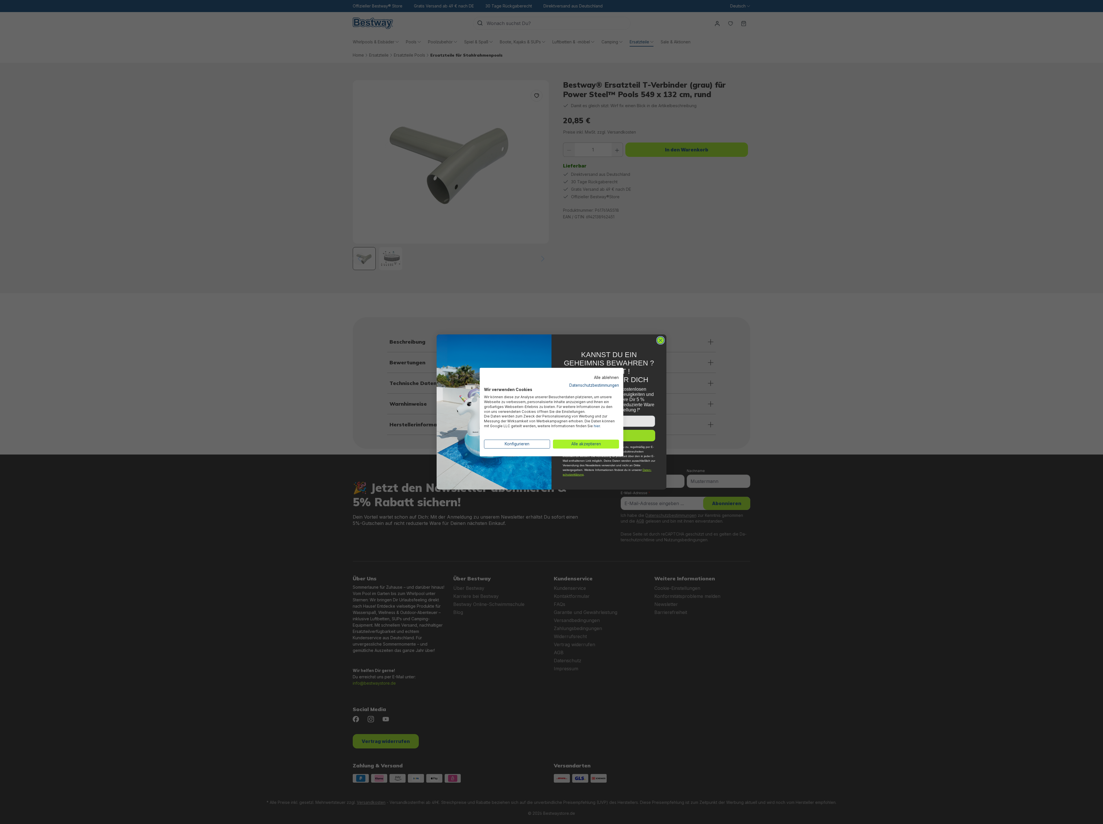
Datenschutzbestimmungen (594, 385)
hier (597, 426)
